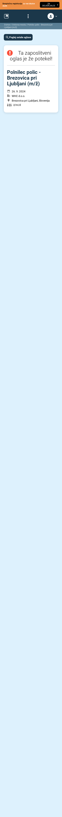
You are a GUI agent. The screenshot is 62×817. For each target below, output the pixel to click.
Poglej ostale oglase (20, 37)
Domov (7, 25)
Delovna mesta (19, 25)
